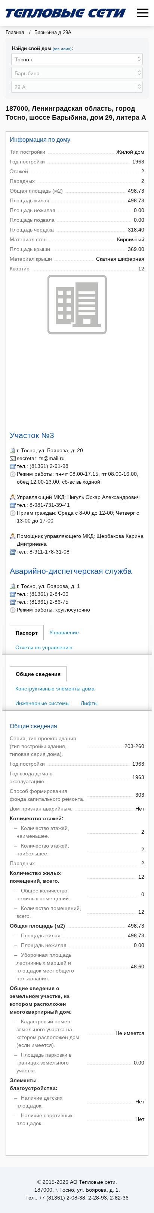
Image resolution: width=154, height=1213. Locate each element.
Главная (15, 32)
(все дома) (62, 49)
